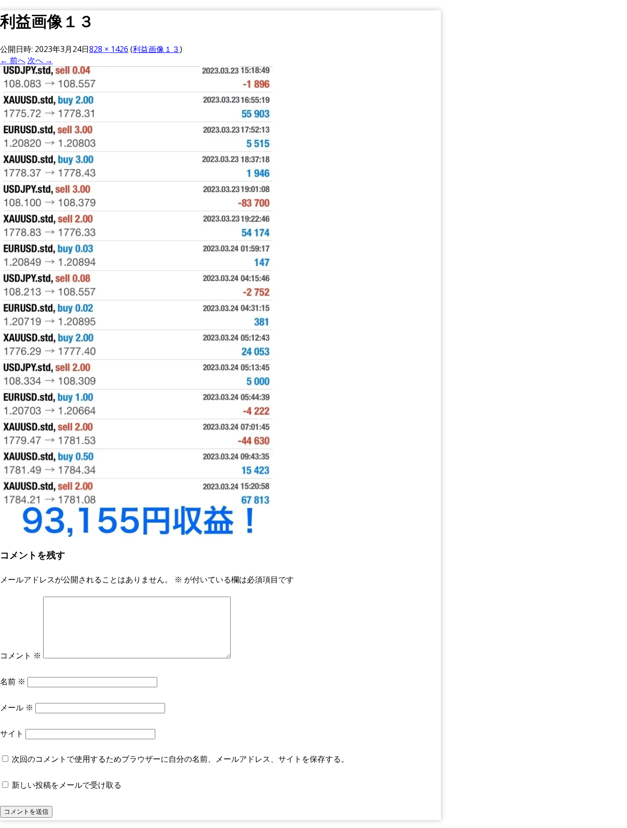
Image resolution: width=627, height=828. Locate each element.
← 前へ (12, 60)
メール (16, 707)
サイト (12, 733)
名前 (12, 681)
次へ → (40, 60)
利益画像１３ (156, 49)
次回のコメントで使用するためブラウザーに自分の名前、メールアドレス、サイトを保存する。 (180, 758)
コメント (20, 655)
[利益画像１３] (136, 533)
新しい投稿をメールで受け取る (66, 784)
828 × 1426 (108, 49)
